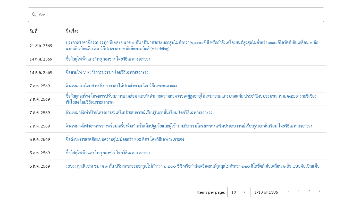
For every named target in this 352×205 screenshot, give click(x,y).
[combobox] (238, 192)
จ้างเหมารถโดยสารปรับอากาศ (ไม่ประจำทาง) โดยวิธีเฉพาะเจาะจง (121, 85)
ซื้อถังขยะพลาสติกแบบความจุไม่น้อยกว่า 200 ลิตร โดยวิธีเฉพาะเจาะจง (125, 139)
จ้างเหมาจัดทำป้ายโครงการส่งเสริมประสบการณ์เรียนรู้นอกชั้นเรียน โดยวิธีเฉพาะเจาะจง (139, 112)
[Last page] (320, 190)
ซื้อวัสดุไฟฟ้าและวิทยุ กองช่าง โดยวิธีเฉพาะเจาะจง (108, 59)
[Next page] (309, 190)
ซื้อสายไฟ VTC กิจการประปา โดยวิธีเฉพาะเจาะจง (107, 72)
